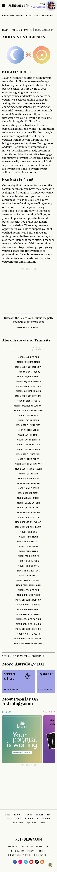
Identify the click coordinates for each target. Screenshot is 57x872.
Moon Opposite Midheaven (28, 643)
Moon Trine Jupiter (28, 556)
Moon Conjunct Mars (28, 377)
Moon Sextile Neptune (28, 454)
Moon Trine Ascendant (28, 580)
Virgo (9, 819)
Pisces (43, 823)
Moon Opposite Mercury (29, 600)
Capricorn (17, 823)
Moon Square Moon (28, 479)
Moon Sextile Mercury (28, 425)
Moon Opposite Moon (28, 595)
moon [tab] (12, 348)
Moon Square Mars (28, 493)
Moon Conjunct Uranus (28, 391)
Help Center (39, 855)
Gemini (29, 815)
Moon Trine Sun (28, 532)
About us (13, 846)
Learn (5, 30)
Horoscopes (8, 16)
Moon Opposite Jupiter (28, 614)
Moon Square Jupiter (28, 498)
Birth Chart (48, 16)
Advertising (42, 846)
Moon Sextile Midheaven (28, 469)
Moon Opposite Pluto (28, 634)
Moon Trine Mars (28, 551)
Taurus (18, 815)
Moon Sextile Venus (28, 430)
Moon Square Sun (28, 474)
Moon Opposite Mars (28, 610)
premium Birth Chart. (29, 327)
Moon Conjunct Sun (28, 357)
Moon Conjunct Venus (28, 372)
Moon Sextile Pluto (28, 459)
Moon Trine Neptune (28, 571)
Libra (19, 819)
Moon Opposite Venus (28, 605)
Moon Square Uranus (28, 508)
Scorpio (29, 819)
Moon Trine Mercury (28, 542)
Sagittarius (44, 819)
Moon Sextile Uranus (28, 449)
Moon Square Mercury (29, 483)
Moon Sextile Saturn (28, 445)
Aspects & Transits (22, 30)
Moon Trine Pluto (28, 576)
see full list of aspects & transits (22, 656)
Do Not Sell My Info (19, 855)
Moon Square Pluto (28, 517)
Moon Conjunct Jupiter (28, 381)
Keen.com (7, 712)
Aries (7, 815)
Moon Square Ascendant (28, 522)
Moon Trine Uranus (28, 566)
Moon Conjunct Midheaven (28, 411)
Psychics (20, 16)
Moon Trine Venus (28, 546)
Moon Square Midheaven (28, 527)
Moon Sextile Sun (28, 415)
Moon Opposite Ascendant (28, 639)
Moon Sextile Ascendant (28, 464)
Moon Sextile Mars (28, 435)
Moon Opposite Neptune (29, 629)
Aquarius (31, 823)
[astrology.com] (19, 5)
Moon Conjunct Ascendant (28, 406)
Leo (49, 815)
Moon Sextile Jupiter (28, 440)
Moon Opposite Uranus (28, 624)
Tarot (37, 16)
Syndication (18, 851)
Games (29, 16)
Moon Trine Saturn (28, 561)
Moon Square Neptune (29, 512)
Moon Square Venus (28, 488)
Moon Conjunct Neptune (28, 396)
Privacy (32, 851)
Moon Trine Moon (28, 537)
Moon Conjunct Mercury (28, 367)
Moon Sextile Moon (28, 420)
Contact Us (27, 846)
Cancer (40, 815)
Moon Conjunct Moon (28, 362)
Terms (42, 851)
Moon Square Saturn (28, 503)
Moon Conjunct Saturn (28, 386)
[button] (49, 855)
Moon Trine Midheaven (28, 585)
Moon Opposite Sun (28, 590)
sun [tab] (38, 348)
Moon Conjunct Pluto (28, 401)
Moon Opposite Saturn (28, 619)
